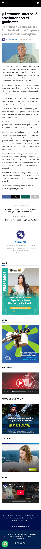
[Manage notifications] (5, 544)
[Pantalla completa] (36, 391)
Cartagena (10, 10)
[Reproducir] (4, 391)
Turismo (14, 520)
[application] (20, 383)
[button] (20, 383)
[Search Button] (38, 3)
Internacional (16, 518)
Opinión (32, 518)
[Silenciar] (33, 391)
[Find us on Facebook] (15, 543)
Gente (21, 520)
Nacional (18, 515)
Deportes (25, 518)
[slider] (19, 391)
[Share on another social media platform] (35, 197)
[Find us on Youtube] (21, 543)
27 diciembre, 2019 (26, 39)
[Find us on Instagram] (24, 543)
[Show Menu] (3, 3)
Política (34, 515)
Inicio (3, 10)
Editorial (10, 515)
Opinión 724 (13, 39)
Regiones (27, 515)
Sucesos (6, 518)
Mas (26, 520)
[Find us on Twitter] (18, 543)
